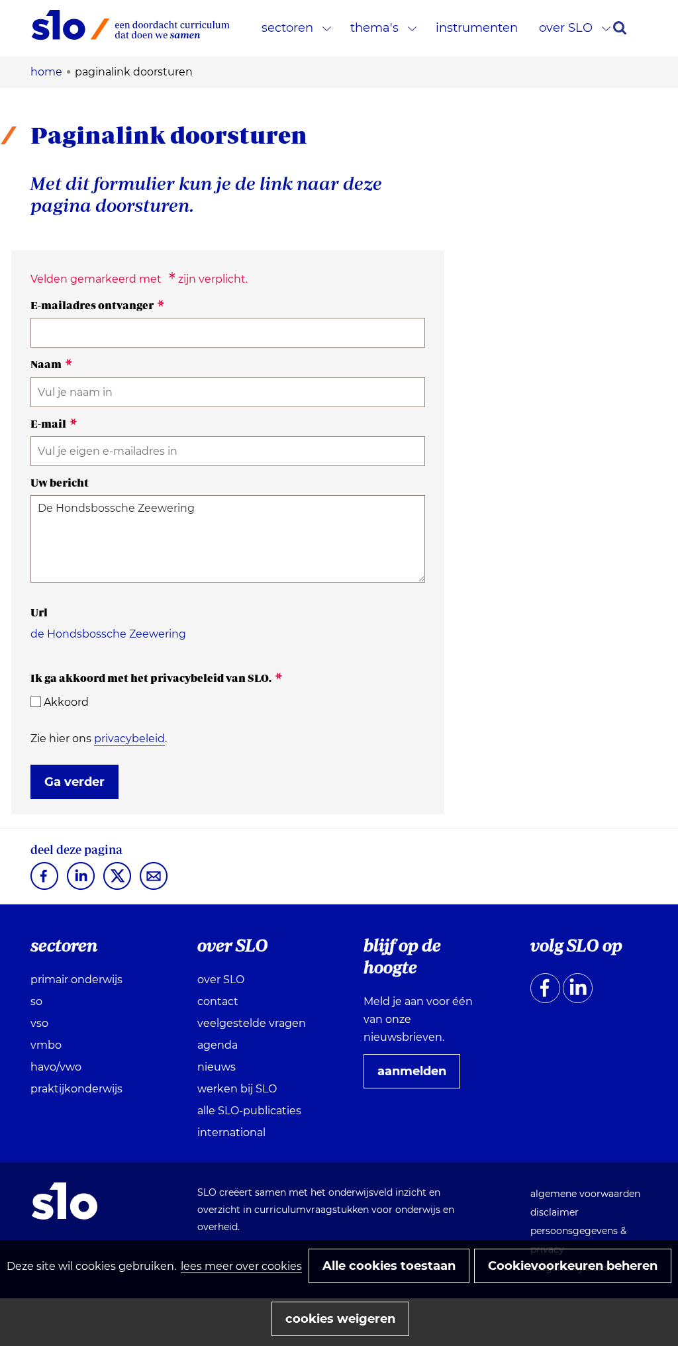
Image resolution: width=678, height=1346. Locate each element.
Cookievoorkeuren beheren (572, 1266)
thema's (374, 28)
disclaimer (554, 1212)
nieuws (216, 1067)
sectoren (287, 28)
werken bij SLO (237, 1088)
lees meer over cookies (241, 1266)
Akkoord (66, 702)
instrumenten (477, 28)
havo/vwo (55, 1067)
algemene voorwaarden (585, 1194)
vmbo (46, 1045)
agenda (217, 1045)
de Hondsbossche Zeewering (108, 634)
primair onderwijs (76, 979)
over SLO (566, 28)
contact (217, 1001)
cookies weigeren (340, 1319)
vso (39, 1023)
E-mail (53, 424)
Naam (51, 364)
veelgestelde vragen (251, 1023)
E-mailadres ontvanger (97, 305)
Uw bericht (59, 483)
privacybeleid (129, 738)
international (231, 1132)
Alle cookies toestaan (389, 1266)
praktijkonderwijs (76, 1088)
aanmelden (417, 1075)
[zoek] (619, 27)
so (36, 1001)
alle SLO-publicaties (249, 1110)
